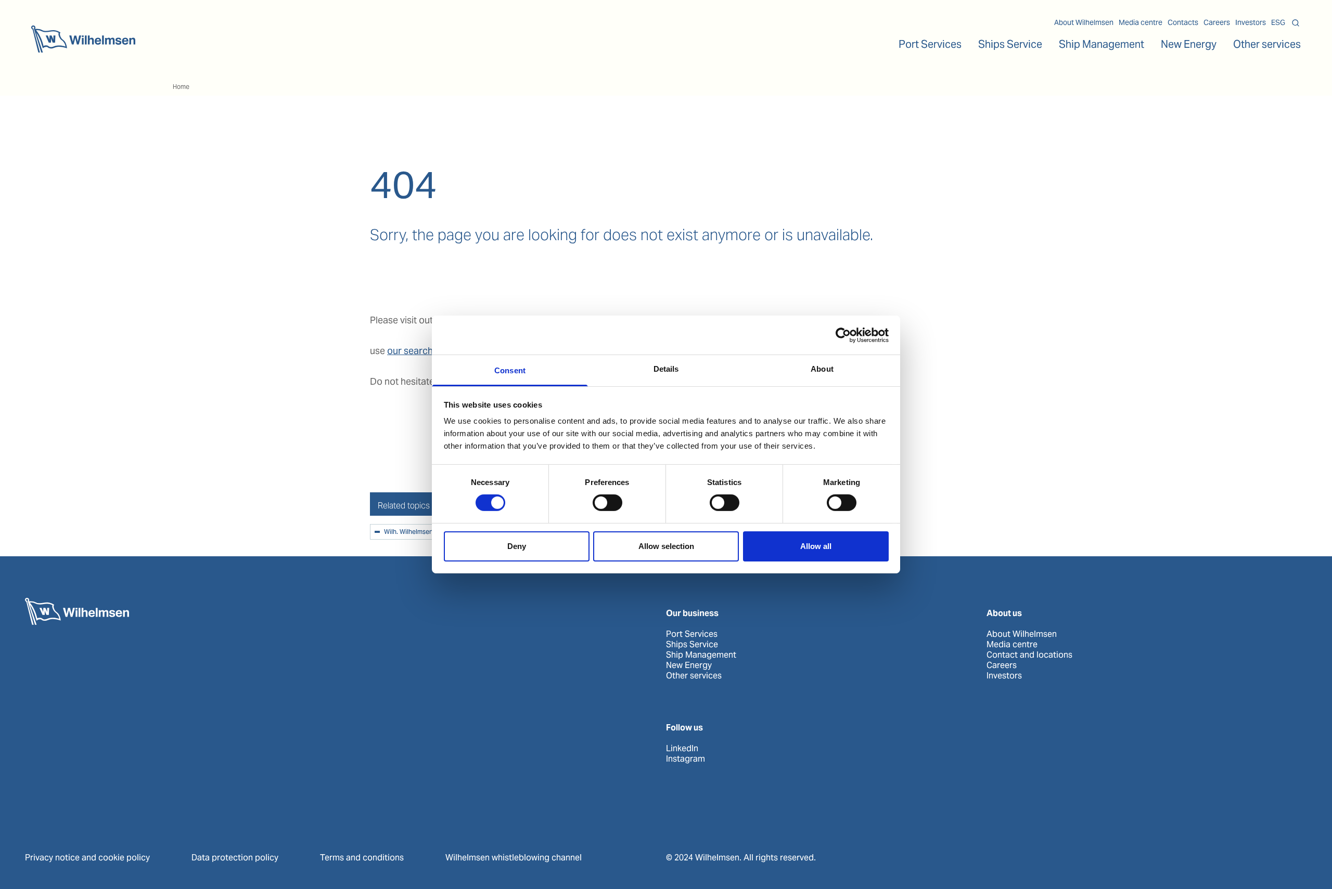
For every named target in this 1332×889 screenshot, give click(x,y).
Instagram (685, 759)
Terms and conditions (362, 857)
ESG (1278, 22)
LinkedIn (682, 748)
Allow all (815, 546)
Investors (1250, 22)
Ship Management (701, 655)
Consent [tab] (510, 370)
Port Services (692, 634)
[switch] (607, 502)
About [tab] (822, 368)
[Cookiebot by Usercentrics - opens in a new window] (843, 335)
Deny (516, 546)
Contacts (1183, 22)
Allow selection (666, 546)
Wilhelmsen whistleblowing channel (513, 857)
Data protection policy (234, 857)
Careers (1216, 22)
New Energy (1188, 44)
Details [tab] (666, 368)
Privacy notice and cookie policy (87, 857)
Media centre (1140, 22)
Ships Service (692, 644)
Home (181, 86)
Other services (694, 676)
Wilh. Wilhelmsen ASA (415, 532)
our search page (422, 351)
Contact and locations (1029, 655)
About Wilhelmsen (1083, 22)
